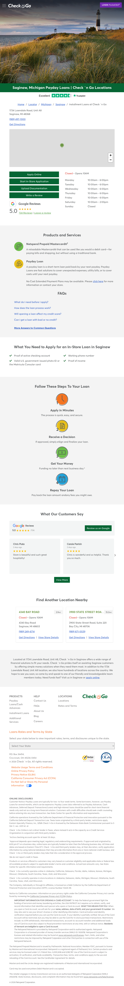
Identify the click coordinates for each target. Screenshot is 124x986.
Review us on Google (98, 528)
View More (62, 579)
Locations (63, 700)
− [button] (111, 160)
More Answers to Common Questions (35, 327)
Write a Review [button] (34, 195)
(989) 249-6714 (27, 631)
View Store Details (48, 637)
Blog (36, 716)
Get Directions (17, 124)
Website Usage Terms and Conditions (32, 767)
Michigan (46, 104)
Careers (38, 721)
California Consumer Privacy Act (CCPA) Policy (51, 896)
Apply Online (34, 174)
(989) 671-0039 (77, 631)
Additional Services (15, 720)
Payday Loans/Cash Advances (16, 704)
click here (98, 281)
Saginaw (60, 104)
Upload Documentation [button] (34, 188)
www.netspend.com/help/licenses (99, 977)
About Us (39, 710)
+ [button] (111, 155)
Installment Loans (19, 713)
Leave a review (42, 212)
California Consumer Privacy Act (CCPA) (33, 778)
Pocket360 (111, 4)
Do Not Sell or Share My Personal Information (29, 783)
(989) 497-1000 (17, 119)
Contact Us (40, 700)
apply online (93, 677)
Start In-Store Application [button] (34, 181)
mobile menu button (20, 5)
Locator (32, 104)
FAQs (36, 705)
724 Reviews (25, 212)
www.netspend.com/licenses (71, 935)
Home (21, 104)
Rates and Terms (67, 705)
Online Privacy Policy (22, 770)
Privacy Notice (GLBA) (23, 774)
